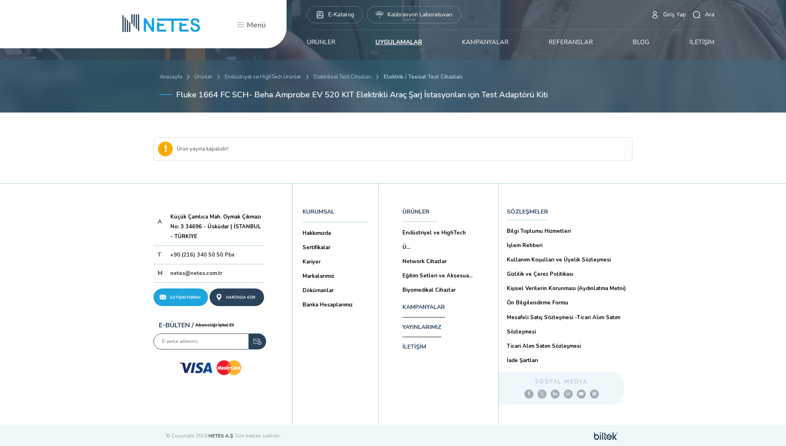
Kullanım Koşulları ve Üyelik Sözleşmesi (559, 260)
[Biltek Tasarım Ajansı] (606, 436)
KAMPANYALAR (485, 42)
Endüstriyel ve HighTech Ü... (434, 240)
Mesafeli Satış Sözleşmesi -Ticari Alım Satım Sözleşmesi (563, 325)
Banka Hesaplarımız (327, 305)
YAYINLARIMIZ (421, 327)
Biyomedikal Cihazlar (429, 290)
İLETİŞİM (701, 42)
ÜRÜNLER (321, 42)
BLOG (640, 42)
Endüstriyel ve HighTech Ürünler (263, 77)
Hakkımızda (317, 233)
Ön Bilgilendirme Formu (537, 302)
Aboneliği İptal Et (214, 325)
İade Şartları (522, 360)
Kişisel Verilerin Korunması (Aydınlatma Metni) (566, 288)
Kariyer (312, 262)
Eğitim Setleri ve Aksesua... (437, 275)
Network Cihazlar (424, 261)
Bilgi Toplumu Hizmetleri (539, 231)
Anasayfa (171, 77)
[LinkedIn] (555, 394)
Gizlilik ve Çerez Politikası (540, 274)
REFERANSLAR (571, 42)
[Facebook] (528, 394)
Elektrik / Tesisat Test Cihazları (423, 77)
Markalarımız (318, 276)
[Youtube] (581, 394)
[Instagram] (568, 394)
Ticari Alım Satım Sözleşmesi (544, 346)
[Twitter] (542, 394)
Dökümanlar (318, 290)
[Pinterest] (594, 394)
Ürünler (203, 77)
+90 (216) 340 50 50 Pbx (202, 255)
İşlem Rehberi (524, 245)
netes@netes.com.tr (196, 273)
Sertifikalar (316, 247)
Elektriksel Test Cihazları (342, 77)
